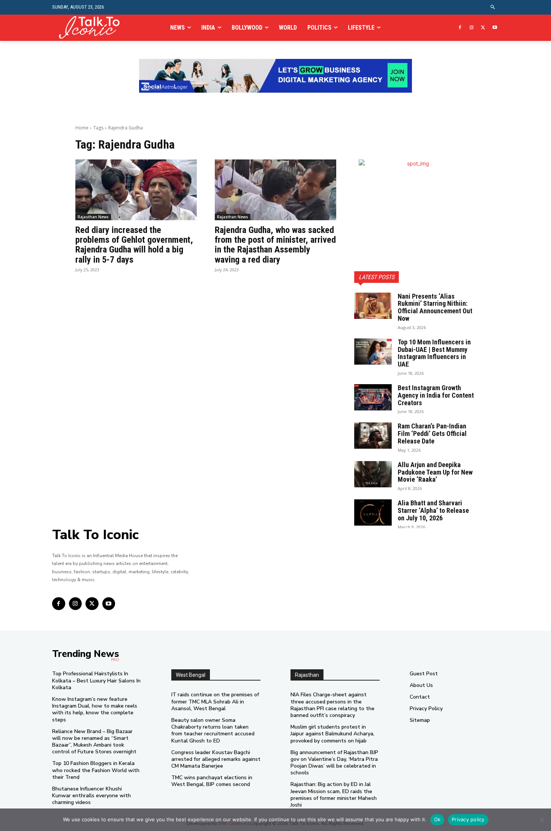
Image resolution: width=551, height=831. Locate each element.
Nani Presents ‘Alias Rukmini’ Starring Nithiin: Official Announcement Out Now (435, 307)
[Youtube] (494, 28)
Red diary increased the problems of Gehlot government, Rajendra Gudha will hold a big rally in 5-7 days (134, 245)
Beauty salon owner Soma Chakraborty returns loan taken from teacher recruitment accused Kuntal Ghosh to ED (213, 730)
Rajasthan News (93, 216)
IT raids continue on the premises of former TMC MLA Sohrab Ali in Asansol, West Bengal (215, 701)
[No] (541, 819)
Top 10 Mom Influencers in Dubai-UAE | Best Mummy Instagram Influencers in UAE (434, 353)
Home (81, 128)
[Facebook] (460, 28)
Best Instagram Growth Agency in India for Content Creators (436, 395)
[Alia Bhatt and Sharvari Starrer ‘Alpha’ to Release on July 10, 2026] (373, 512)
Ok (437, 819)
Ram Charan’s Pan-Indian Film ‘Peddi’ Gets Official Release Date (432, 433)
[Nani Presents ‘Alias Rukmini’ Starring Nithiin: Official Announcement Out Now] (373, 306)
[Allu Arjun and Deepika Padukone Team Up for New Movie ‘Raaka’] (373, 474)
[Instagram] (471, 28)
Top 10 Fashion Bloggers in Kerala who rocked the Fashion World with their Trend (95, 770)
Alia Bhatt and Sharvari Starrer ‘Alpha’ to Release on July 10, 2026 (433, 510)
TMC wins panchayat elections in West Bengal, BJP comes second (211, 781)
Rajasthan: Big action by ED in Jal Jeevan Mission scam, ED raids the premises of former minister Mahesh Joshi (333, 794)
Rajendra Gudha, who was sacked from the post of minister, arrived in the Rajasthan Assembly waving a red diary (275, 245)
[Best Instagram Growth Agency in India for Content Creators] (373, 397)
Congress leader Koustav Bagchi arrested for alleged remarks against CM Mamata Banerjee (216, 759)
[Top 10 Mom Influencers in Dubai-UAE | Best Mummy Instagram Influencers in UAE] (373, 351)
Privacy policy (468, 819)
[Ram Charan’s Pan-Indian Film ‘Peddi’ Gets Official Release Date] (373, 435)
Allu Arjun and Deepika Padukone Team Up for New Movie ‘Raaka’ (435, 472)
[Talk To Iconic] (92, 28)
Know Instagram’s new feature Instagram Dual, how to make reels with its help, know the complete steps (94, 709)
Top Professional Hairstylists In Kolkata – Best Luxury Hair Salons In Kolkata (96, 680)
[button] (493, 7)
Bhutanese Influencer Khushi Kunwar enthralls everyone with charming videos (91, 795)
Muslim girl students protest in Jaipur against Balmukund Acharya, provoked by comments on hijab (332, 733)
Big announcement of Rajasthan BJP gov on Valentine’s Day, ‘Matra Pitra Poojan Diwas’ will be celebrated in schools (334, 763)
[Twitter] (483, 28)
